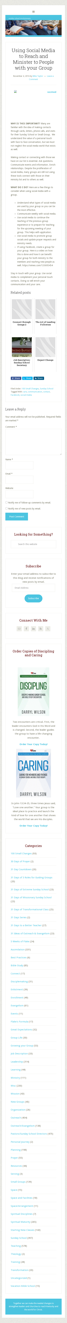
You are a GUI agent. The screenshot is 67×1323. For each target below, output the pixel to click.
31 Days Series (19, 917)
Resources (16, 1165)
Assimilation (18, 949)
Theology (16, 1254)
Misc (13, 1085)
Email (9, 473)
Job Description (19, 1053)
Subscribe (33, 598)
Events (14, 1013)
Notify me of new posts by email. (24, 508)
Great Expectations (21, 1029)
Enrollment (17, 997)
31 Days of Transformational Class (30, 909)
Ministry (15, 1077)
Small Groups (18, 1181)
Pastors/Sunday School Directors (29, 1133)
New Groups (17, 1101)
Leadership (17, 1061)
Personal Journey (20, 1141)
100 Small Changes (30, 389)
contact (46, 392)
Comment (11, 427)
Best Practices (19, 957)
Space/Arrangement (22, 1206)
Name (9, 459)
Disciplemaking (19, 981)
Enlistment (17, 989)
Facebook (15, 395)
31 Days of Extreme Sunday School (30, 889)
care (25, 392)
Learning (16, 1069)
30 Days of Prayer (20, 861)
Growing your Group (22, 1045)
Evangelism (17, 1005)
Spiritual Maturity (20, 1221)
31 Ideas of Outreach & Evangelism (30, 933)
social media (26, 395)
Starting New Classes (22, 1230)
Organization (18, 1109)
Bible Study (17, 965)
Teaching (16, 1245)
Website (9, 488)
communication (35, 392)
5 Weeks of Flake (20, 941)
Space (14, 1189)
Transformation (19, 1270)
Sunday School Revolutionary (33, 26)
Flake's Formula (19, 1021)
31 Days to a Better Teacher (26, 925)
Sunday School (46, 389)
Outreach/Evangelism (23, 1125)
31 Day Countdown (21, 869)
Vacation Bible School (23, 1286)
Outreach (16, 1117)
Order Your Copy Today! (33, 825)
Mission (15, 1093)
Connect (15, 973)
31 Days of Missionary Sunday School (31, 897)
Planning (16, 1149)
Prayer (14, 1157)
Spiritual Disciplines (22, 1213)
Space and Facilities (21, 1197)
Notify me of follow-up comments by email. (29, 502)
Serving (15, 1173)
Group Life (16, 1037)
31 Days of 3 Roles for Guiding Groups (31, 877)
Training (15, 1262)
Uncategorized (19, 1278)
